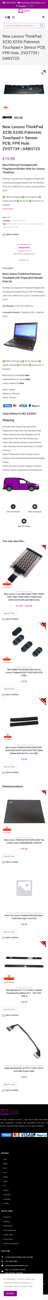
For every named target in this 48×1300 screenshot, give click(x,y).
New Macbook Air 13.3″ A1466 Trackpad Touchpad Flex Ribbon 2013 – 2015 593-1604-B (24, 993)
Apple (18, 988)
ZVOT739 (14, 227)
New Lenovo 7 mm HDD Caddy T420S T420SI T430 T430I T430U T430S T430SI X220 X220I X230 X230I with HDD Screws (24, 597)
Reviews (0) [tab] (24, 260)
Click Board (18, 224)
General (9, 913)
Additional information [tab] (24, 254)
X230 (4, 227)
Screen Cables (36, 1066)
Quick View (9, 613)
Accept (10, 1293)
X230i (9, 227)
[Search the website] (24, 25)
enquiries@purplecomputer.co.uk (32, 3)
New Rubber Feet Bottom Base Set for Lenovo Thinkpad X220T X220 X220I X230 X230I (24, 672)
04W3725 (10, 224)
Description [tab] (24, 248)
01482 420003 (10, 3)
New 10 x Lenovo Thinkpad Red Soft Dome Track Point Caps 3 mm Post (24, 917)
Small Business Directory (11, 1144)
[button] (42, 73)
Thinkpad (33, 224)
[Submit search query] (42, 25)
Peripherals (37, 913)
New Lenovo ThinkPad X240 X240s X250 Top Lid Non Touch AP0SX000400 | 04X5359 (24, 841)
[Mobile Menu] (12, 17)
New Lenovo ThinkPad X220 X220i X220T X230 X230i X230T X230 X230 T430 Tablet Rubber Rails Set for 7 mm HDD (24, 750)
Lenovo (23, 221)
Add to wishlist (12, 234)
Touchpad (40, 224)
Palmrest (26, 224)
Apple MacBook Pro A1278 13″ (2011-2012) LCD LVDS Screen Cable (24, 1069)
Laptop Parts (15, 221)
